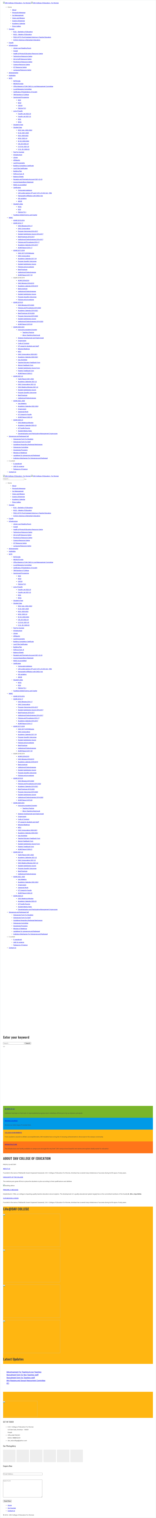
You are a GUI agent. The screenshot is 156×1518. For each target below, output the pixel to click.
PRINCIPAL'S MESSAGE (10, 1190)
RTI (8, 1383)
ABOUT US (6, 1169)
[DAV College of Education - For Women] (31, 3)
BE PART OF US (10, 1109)
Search (27, 1043)
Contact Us (11, 1511)
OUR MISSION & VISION (11, 1198)
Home (10, 1505)
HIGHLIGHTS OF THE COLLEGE (13, 1177)
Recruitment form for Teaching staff (21, 1378)
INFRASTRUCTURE (11, 1144)
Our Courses (12, 1508)
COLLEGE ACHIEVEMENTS (13, 1132)
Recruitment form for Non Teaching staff (23, 1375)
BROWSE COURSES (11, 1121)
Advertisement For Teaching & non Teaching (24, 1372)
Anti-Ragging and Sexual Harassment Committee (26, 1380)
